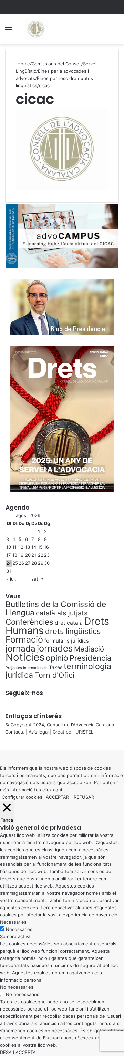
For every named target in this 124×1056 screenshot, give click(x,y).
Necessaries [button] (13, 922)
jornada (20, 648)
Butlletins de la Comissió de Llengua (56, 608)
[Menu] (8, 32)
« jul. (11, 579)
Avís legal (39, 732)
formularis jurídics (66, 640)
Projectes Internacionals (27, 668)
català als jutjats (61, 613)
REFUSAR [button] (84, 797)
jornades (55, 648)
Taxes (55, 667)
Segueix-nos (24, 693)
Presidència (90, 658)
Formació (24, 639)
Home (23, 63)
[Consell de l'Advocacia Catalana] (35, 29)
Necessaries (19, 929)
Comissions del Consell (56, 63)
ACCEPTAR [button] (57, 797)
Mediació (89, 649)
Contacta (14, 732)
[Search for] (115, 32)
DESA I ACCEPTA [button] (18, 1052)
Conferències (29, 621)
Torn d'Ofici (54, 674)
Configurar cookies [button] (22, 797)
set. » (37, 579)
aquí (57, 789)
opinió (57, 658)
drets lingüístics (73, 631)
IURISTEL (83, 732)
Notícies (25, 657)
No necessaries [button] (16, 987)
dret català (69, 622)
